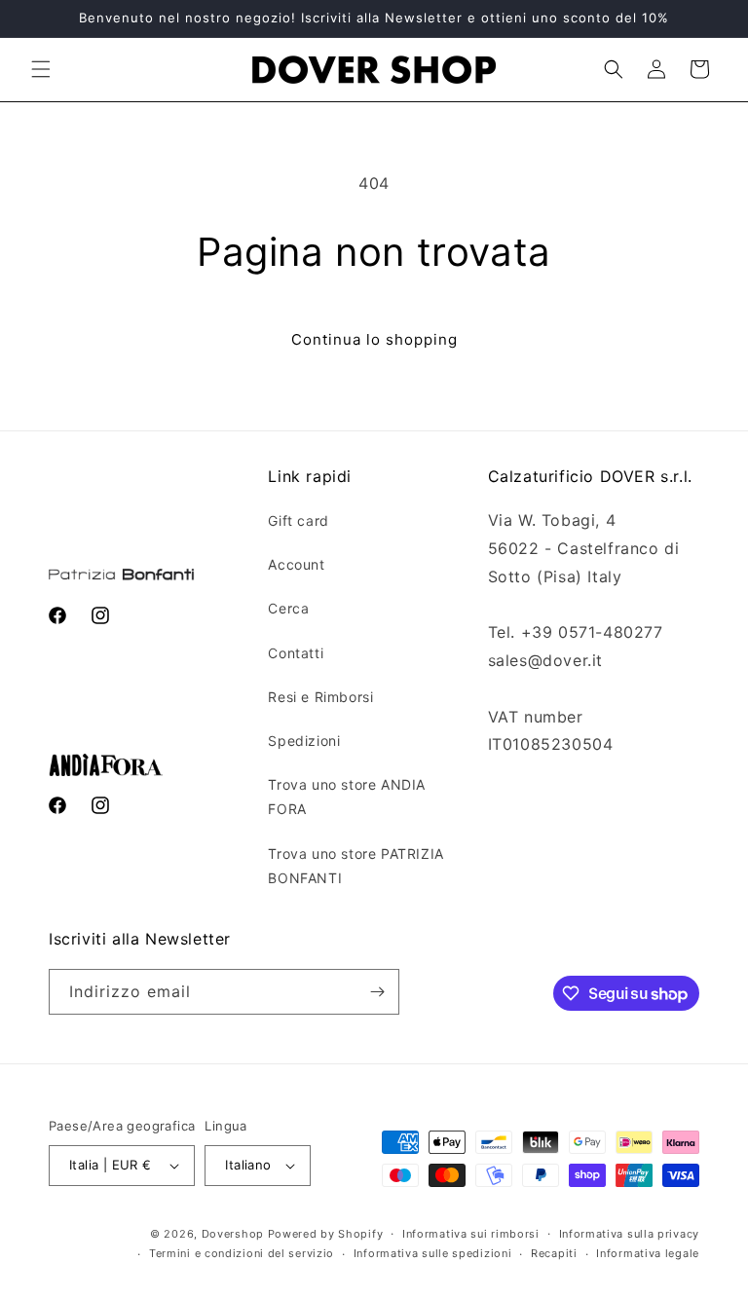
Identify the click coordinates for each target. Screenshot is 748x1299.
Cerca (288, 608)
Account (296, 564)
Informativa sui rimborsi (471, 1234)
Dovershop (233, 1234)
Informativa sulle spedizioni (433, 1253)
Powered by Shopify (326, 1234)
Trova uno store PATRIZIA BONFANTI (355, 865)
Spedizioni (304, 740)
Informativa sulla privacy (629, 1234)
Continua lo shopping (374, 339)
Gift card (298, 520)
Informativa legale (647, 1253)
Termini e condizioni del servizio (241, 1253)
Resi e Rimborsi (320, 696)
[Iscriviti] (376, 992)
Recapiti (554, 1253)
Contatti (295, 653)
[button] (40, 69)
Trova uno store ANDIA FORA (347, 796)
